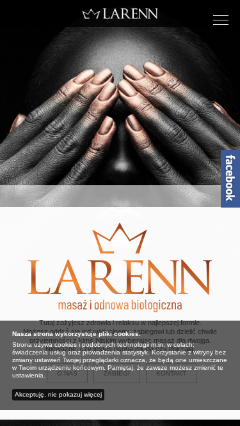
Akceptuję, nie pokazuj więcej (58, 394)
